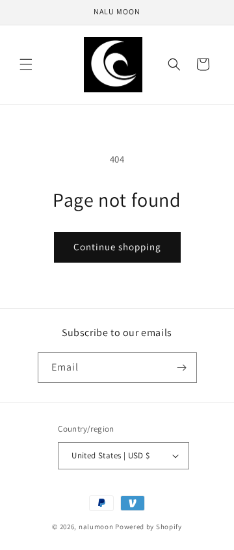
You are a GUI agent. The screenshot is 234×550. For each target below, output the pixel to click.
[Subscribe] (182, 367)
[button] (26, 64)
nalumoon (96, 526)
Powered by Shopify (148, 526)
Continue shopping (117, 247)
